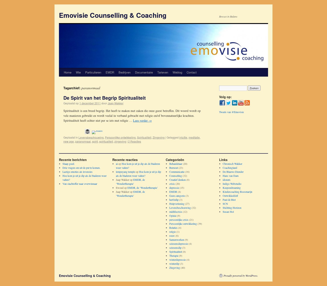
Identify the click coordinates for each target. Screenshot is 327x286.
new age (68, 141)
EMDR (110, 72)
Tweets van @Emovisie (231, 112)
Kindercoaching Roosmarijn (237, 191)
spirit (95, 141)
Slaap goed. (69, 163)
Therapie (173, 255)
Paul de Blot (229, 199)
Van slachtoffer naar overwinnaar (80, 183)
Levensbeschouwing (91, 137)
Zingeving (159, 137)
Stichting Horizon (232, 207)
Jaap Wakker (115, 103)
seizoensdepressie (178, 243)
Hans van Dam (230, 175)
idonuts (226, 179)
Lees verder (142, 120)
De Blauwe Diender (233, 171)
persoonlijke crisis (178, 219)
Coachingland (230, 167)
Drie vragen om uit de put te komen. (81, 167)
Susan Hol (228, 211)
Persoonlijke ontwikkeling (120, 137)
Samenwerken (176, 239)
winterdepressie (177, 259)
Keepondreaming (232, 187)
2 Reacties (134, 141)
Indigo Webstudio (232, 183)
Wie (78, 72)
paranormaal (83, 141)
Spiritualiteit (144, 137)
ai (117, 163)
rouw (172, 235)
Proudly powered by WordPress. (241, 275)
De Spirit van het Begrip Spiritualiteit (104, 97)
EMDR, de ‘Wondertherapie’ (142, 187)
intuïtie (183, 137)
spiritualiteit (106, 141)
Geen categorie (177, 195)
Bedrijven (125, 72)
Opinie (172, 215)
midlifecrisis (175, 211)
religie (172, 231)
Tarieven (162, 72)
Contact (192, 72)
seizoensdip (175, 247)
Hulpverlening (176, 203)
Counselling (175, 175)
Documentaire (144, 72)
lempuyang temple (125, 171)
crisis (172, 183)
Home (67, 72)
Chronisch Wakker (232, 163)
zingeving (120, 141)
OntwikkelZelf (230, 195)
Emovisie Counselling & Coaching (112, 15)
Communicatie (176, 171)
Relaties (173, 227)
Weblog (177, 72)
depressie (174, 187)
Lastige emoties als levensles (78, 171)
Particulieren (93, 72)
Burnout (173, 167)
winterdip (174, 263)
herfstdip (174, 199)
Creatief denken (177, 179)
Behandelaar (175, 163)
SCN (225, 203)
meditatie (194, 137)
